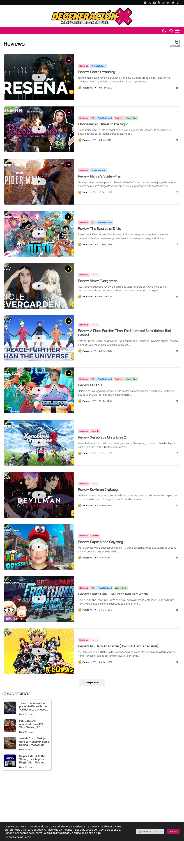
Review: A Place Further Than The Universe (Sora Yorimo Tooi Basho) (124, 332)
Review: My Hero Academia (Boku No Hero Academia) (118, 646)
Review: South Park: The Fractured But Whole (113, 594)
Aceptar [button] (173, 831)
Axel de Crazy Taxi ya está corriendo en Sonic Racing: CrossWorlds (34, 742)
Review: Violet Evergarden (98, 280)
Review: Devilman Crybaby (98, 489)
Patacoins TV (89, 88)
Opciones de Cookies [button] (150, 831)
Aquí (98, 832)
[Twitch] (178, 2)
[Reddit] (173, 2)
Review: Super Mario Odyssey (100, 541)
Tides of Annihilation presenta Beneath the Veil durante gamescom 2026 (34, 706)
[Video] (39, 77)
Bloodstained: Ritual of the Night (103, 124)
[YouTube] (154, 3)
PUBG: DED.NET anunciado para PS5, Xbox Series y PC (32, 724)
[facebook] (145, 2)
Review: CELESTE (91, 385)
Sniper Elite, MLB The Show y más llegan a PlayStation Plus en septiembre (32, 759)
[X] (150, 3)
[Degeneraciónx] (92, 16)
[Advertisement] (27, 798)
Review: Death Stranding (96, 71)
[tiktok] (163, 2)
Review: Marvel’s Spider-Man (99, 176)
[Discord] (168, 3)
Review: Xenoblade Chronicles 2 (102, 437)
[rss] (159, 3)
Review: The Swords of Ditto (99, 228)
